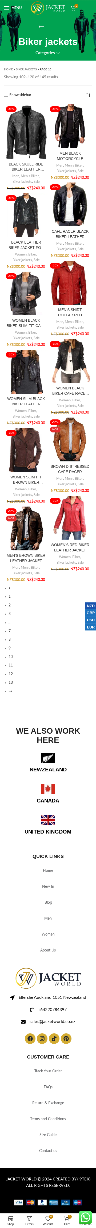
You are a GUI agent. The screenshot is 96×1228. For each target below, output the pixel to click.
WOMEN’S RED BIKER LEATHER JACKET (70, 547)
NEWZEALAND (48, 769)
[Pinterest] (66, 1038)
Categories (45, 53)
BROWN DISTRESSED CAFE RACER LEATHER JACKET (70, 469)
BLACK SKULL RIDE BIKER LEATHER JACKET (26, 167)
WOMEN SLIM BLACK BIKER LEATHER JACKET (26, 402)
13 (11, 683)
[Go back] (41, 26)
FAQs (48, 1087)
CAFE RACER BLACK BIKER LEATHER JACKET (70, 234)
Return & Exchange (48, 1103)
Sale (37, 182)
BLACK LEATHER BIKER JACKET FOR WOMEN (26, 245)
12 (11, 674)
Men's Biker (30, 176)
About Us (48, 950)
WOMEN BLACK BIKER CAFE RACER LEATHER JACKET (70, 391)
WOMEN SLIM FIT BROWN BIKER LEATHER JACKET (26, 480)
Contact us (48, 1151)
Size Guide (48, 1135)
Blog (48, 902)
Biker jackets (26, 69)
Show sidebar (20, 95)
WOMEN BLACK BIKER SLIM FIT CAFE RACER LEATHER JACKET (26, 323)
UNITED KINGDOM (48, 832)
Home (8, 69)
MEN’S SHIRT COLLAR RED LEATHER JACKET (70, 313)
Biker (32, 254)
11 (11, 665)
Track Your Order (48, 1071)
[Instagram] (42, 1038)
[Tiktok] (54, 1038)
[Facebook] (30, 1038)
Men (15, 176)
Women (21, 254)
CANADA (48, 801)
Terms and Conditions (48, 1119)
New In (48, 887)
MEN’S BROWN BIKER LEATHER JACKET (26, 558)
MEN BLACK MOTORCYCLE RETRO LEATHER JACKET (70, 156)
